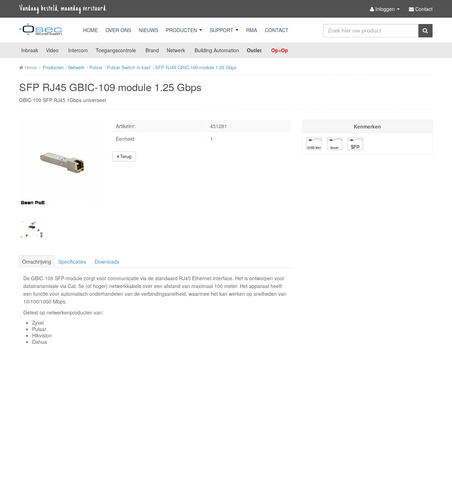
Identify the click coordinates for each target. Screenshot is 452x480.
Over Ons (118, 30)
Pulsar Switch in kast (128, 67)
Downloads (107, 261)
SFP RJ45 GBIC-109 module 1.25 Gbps (196, 67)
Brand (152, 50)
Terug (125, 156)
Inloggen (385, 8)
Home (90, 30)
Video (52, 50)
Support (222, 30)
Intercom (78, 50)
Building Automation (217, 50)
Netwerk (176, 50)
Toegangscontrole (116, 50)
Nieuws (148, 30)
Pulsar (95, 67)
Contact (277, 30)
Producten (182, 30)
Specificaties (72, 261)
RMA (251, 30)
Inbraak (29, 50)
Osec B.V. (40, 31)
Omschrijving (36, 261)
